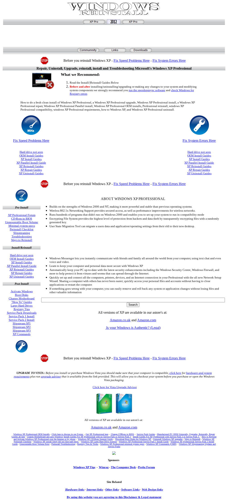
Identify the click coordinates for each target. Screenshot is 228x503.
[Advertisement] (115, 35)
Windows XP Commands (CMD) (161, 444)
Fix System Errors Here (169, 60)
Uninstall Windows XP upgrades (168, 439)
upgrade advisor (51, 376)
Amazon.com (146, 320)
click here (175, 373)
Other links (112, 489)
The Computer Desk (123, 467)
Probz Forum (146, 467)
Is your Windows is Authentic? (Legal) (133, 328)
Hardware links (74, 489)
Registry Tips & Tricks (87, 444)
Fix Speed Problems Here (132, 60)
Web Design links (152, 489)
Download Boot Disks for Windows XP (133, 439)
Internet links (95, 489)
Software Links (130, 489)
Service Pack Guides (146, 434)
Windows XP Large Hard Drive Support (99, 441)
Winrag (104, 467)
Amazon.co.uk (120, 320)
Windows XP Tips (84, 467)
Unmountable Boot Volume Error (34, 444)
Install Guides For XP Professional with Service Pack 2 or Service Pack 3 (166, 436)
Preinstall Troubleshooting (63, 444)
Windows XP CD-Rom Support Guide (95, 439)
